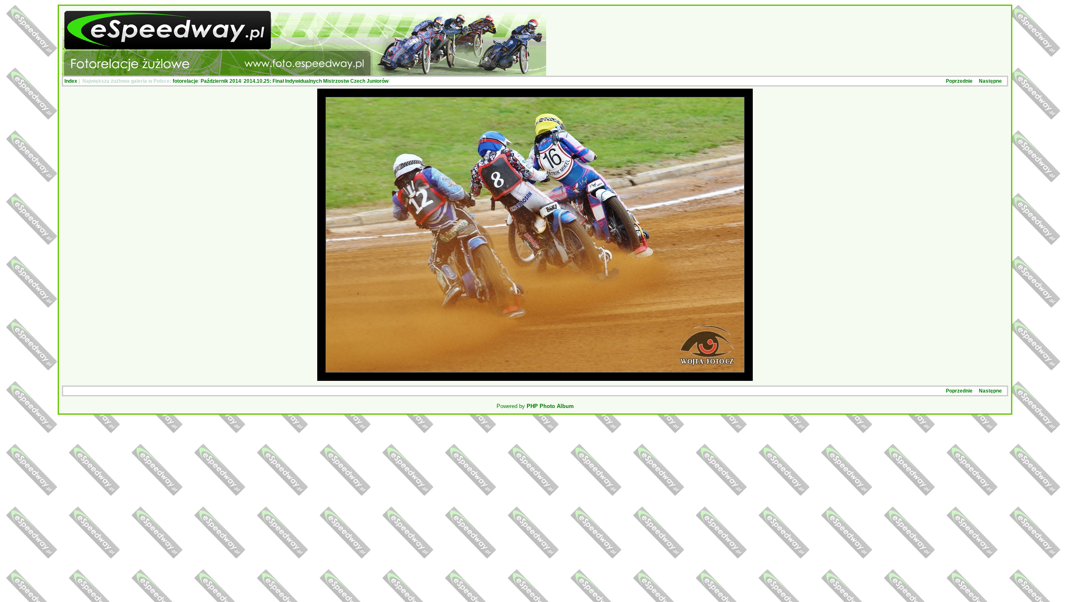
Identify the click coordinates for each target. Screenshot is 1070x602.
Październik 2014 (221, 81)
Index (70, 81)
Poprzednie (959, 81)
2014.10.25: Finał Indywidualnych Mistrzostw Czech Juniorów (316, 81)
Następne (990, 81)
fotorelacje (185, 81)
